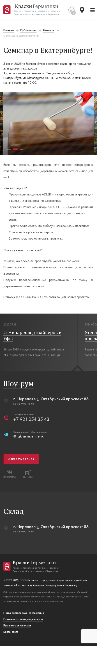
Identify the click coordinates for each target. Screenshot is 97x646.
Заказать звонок (21, 459)
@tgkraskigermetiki (28, 436)
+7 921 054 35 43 (31, 419)
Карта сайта (10, 632)
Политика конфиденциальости (23, 619)
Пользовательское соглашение (23, 613)
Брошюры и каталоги (17, 626)
